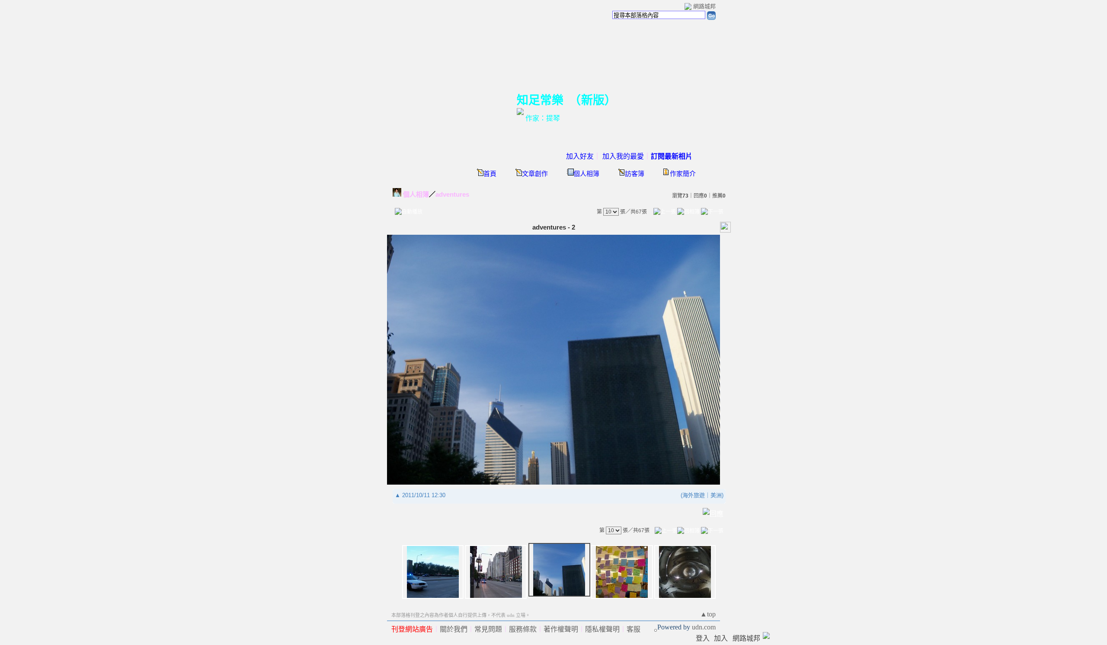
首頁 (489, 173)
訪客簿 (634, 173)
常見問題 (488, 629)
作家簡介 (683, 173)
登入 (703, 638)
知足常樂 (540, 100)
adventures (452, 194)
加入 (721, 638)
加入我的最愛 (623, 156)
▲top (708, 614)
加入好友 (580, 156)
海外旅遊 (693, 495)
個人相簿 (586, 173)
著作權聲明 (561, 629)
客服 (633, 629)
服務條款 (523, 629)
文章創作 (535, 173)
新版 (593, 100)
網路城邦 (704, 6)
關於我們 (453, 629)
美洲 (716, 495)
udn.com (704, 627)
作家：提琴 (542, 118)
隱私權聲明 (602, 629)
